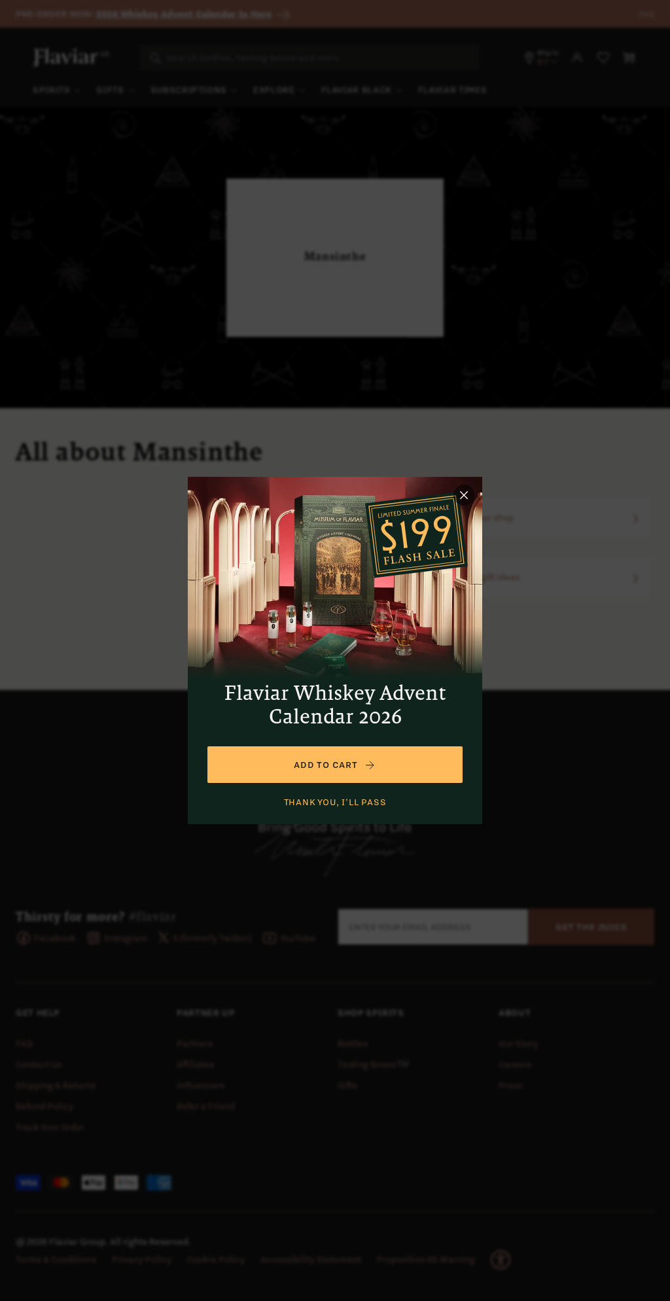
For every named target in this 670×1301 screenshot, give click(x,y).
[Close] (463, 495)
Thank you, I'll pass (335, 802)
